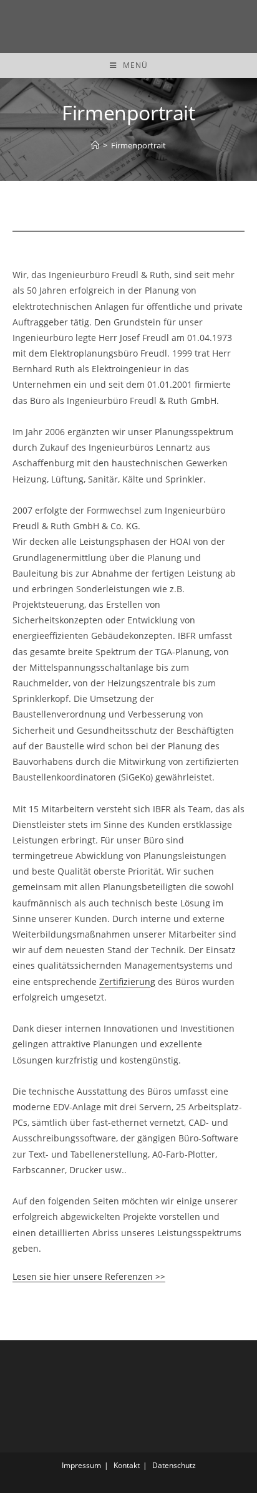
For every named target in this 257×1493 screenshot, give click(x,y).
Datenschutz (174, 1465)
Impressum (81, 1465)
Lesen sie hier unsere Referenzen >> (88, 1276)
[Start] (95, 145)
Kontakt (127, 1465)
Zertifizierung (127, 981)
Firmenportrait (138, 145)
